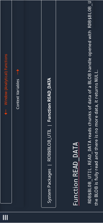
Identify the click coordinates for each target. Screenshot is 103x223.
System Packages (49, 186)
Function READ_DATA (49, 100)
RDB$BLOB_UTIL (49, 145)
